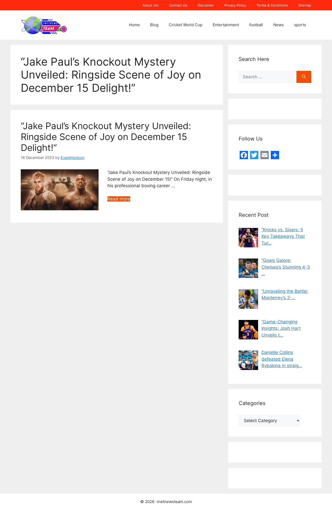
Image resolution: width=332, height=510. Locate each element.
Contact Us (178, 5)
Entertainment (226, 24)
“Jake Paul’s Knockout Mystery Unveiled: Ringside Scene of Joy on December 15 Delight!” (106, 136)
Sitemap (304, 5)
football (256, 24)
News (278, 24)
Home (134, 24)
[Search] (303, 77)
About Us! (150, 5)
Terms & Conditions (272, 5)
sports (300, 24)
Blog (154, 24)
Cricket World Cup (185, 24)
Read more (118, 198)
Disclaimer (206, 5)
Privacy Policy (235, 5)
